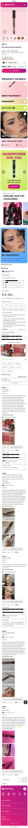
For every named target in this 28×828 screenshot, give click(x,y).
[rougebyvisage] (13, 240)
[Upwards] (24, 788)
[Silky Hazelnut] (4, 59)
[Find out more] (25, 108)
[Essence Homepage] (10, 5)
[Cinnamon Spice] (2, 59)
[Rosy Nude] (6, 59)
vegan (5, 44)
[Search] (24, 4)
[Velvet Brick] (12, 59)
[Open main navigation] (2, 4)
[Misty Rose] (9, 59)
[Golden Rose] (11, 59)
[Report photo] (3, 230)
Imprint (3, 817)
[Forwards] (24, 172)
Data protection (6, 819)
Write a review (14, 50)
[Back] (3, 172)
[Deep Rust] (7, 59)
